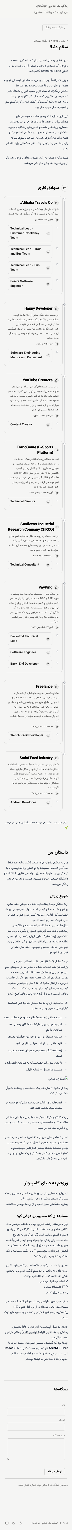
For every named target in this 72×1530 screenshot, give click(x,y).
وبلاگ (49, 12)
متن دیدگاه (59, 1436)
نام (63, 1405)
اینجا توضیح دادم (33, 1332)
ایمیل (62, 1420)
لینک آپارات (32, 1069)
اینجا (37, 1359)
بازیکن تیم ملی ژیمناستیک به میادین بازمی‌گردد (33, 1063)
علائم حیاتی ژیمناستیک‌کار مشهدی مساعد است (33, 1017)
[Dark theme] (14, 1523)
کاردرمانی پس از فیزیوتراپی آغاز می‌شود (38, 1043)
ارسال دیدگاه (55, 1472)
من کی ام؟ (61, 12)
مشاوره (38, 12)
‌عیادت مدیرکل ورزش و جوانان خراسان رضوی (35, 1036)
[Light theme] (21, 1523)
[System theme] (7, 1523)
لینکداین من (23, 822)
